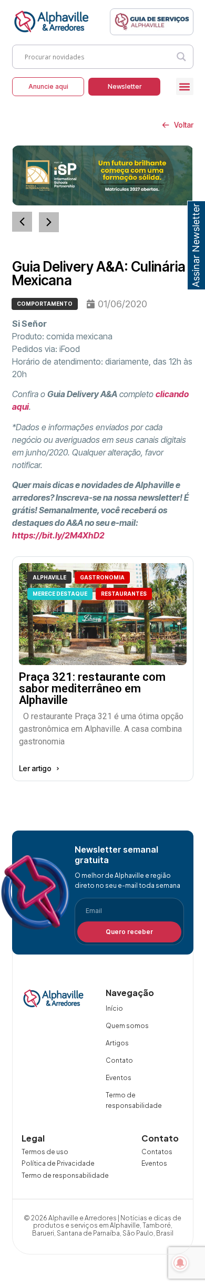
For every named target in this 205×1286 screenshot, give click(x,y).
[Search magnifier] (181, 56)
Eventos (118, 1078)
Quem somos (127, 1026)
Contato (119, 1060)
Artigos (117, 1043)
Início (114, 1008)
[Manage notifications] (180, 1262)
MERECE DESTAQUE (60, 593)
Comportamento (45, 303)
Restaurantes (124, 593)
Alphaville (49, 577)
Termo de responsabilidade (134, 1100)
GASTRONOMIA (102, 577)
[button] (184, 86)
